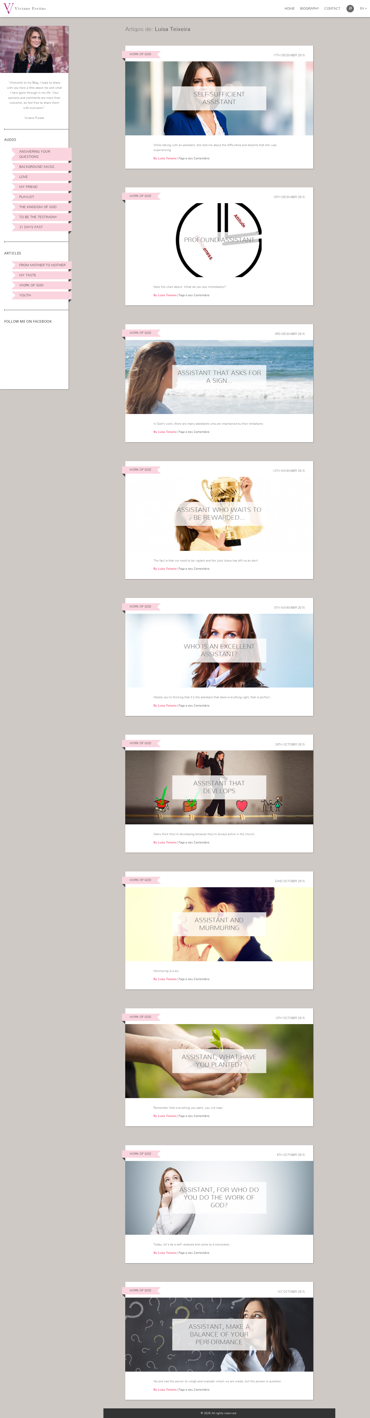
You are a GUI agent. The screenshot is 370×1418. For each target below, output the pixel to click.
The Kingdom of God (38, 207)
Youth (25, 295)
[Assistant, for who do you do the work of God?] (219, 1198)
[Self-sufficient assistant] (219, 98)
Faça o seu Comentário (194, 158)
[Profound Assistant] (219, 240)
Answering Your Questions (34, 154)
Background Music (37, 167)
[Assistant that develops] (219, 787)
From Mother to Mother (42, 265)
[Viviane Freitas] (24, 8)
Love (23, 177)
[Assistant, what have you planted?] (219, 1061)
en (362, 8)
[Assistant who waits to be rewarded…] (219, 514)
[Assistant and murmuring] (219, 924)
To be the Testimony (38, 217)
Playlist (26, 197)
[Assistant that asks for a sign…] (219, 377)
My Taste (27, 275)
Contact (332, 8)
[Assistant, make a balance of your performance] (219, 1335)
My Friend (28, 187)
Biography (309, 8)
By (165, 158)
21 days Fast (31, 227)
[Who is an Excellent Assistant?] (219, 651)
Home (290, 8)
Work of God (31, 285)
